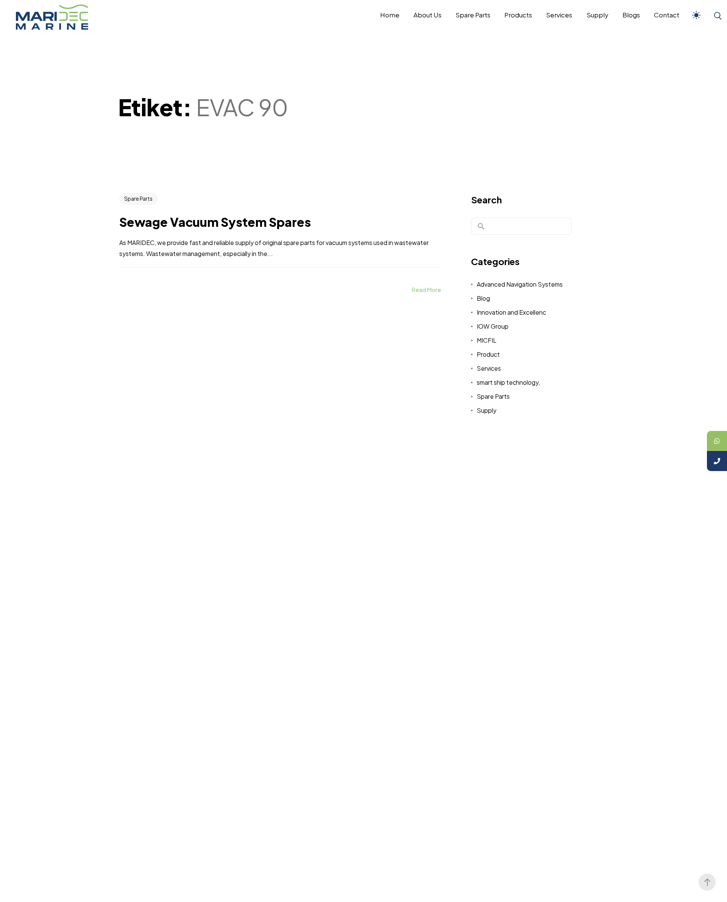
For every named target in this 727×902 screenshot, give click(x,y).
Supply (486, 410)
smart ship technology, (508, 382)
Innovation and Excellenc (511, 312)
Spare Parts (138, 198)
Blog (483, 298)
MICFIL (486, 340)
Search (486, 199)
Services (489, 368)
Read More (426, 289)
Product (488, 354)
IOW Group (493, 326)
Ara (481, 226)
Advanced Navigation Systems (520, 284)
